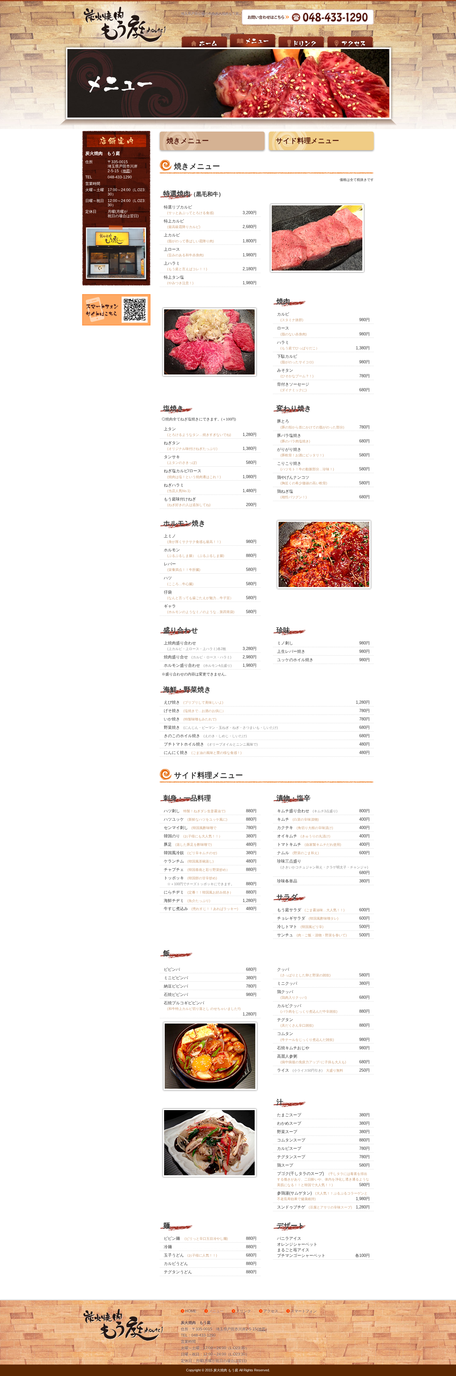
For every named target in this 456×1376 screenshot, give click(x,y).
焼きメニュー (188, 141)
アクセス (270, 1311)
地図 (126, 171)
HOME (190, 1311)
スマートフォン (304, 1311)
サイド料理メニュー (307, 141)
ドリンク (243, 1311)
